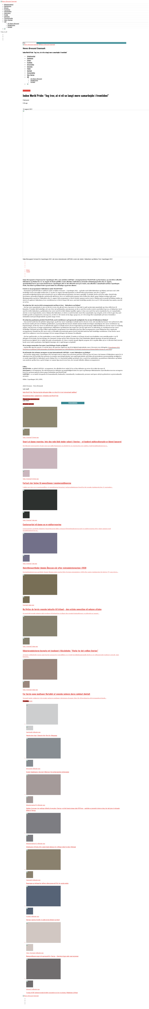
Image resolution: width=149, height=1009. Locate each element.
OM (5, 22)
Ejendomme (7, 6)
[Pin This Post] (74, 265)
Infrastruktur (7, 11)
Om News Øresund (13, 23)
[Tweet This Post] (74, 264)
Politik (6, 15)
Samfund (6, 16)
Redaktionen (11, 25)
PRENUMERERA (72, 403)
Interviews (7, 13)
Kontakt (10, 27)
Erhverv (6, 8)
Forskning (7, 10)
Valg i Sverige (8, 20)
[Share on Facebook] (74, 262)
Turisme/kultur (8, 18)
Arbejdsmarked (8, 4)
